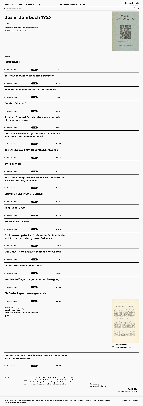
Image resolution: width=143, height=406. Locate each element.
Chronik (30, 4)
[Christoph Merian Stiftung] (127, 390)
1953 (12, 307)
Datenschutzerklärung (18, 402)
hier (25, 380)
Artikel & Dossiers (13, 4)
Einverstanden (125, 400)
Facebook (93, 378)
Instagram (93, 380)
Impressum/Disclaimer (98, 386)
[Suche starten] (135, 8)
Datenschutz (94, 384)
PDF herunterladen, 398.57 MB (16, 31)
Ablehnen (135, 400)
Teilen (9, 316)
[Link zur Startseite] (130, 4)
